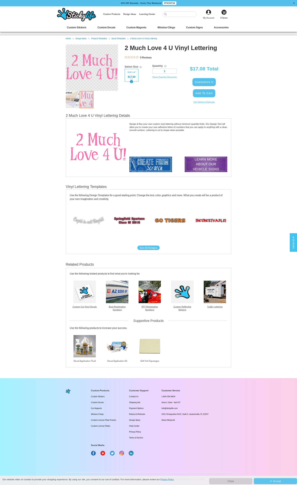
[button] (73, 99)
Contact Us (133, 396)
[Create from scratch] (150, 165)
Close (231, 481)
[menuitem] (77, 27)
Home (68, 38)
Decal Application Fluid (85, 361)
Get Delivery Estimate (204, 102)
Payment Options (136, 408)
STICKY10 (169, 3)
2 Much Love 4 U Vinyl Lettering (143, 38)
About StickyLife (168, 420)
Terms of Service (136, 438)
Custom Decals (97, 402)
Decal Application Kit (117, 361)
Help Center (134, 426)
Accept (277, 481)
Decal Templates (119, 38)
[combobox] (181, 14)
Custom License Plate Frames (103, 420)
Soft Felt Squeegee (149, 361)
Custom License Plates (100, 426)
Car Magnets (96, 408)
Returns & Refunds (137, 414)
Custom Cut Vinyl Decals (85, 306)
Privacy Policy (135, 432)
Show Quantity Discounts (164, 77)
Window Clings (97, 414)
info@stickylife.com (169, 408)
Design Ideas (81, 38)
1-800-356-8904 (168, 396)
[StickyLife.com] (76, 20)
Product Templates (99, 38)
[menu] (148, 27)
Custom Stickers (98, 396)
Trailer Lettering (215, 306)
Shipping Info (134, 402)
